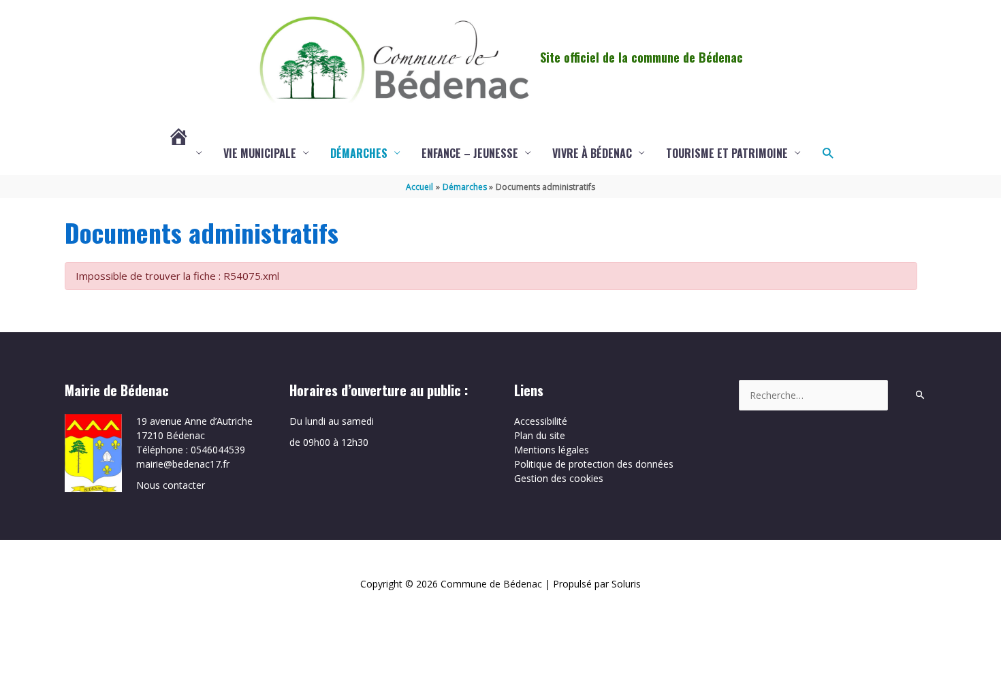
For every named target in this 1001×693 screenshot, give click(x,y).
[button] (828, 153)
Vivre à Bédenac (592, 153)
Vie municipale (259, 153)
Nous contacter (170, 485)
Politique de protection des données (593, 463)
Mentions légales (551, 449)
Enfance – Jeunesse (470, 153)
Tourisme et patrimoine (727, 153)
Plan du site (539, 435)
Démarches (358, 153)
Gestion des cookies (558, 478)
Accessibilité (540, 421)
